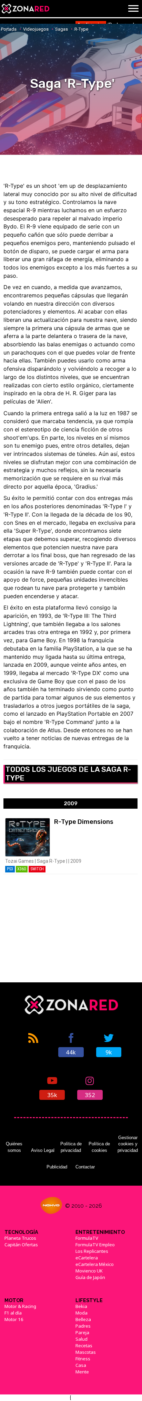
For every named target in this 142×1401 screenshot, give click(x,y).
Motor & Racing (20, 1306)
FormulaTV (86, 1238)
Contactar (85, 1166)
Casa (80, 1365)
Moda (81, 1313)
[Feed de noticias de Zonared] (33, 1044)
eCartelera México (94, 1264)
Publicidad (57, 1166)
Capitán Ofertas (21, 1244)
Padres (83, 1326)
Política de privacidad (71, 1147)
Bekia (81, 1306)
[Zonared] (25, 8)
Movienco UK (89, 1271)
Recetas (83, 1345)
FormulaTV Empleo (95, 1244)
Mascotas (85, 1352)
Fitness (82, 1359)
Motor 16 (13, 1319)
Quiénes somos (14, 1147)
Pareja (82, 1332)
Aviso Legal (42, 1150)
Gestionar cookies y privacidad (128, 1144)
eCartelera (86, 1258)
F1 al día (13, 1313)
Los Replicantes (91, 1251)
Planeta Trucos (20, 1238)
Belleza (83, 1319)
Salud (81, 1339)
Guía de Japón (90, 1277)
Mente (82, 1372)
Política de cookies (99, 1147)
